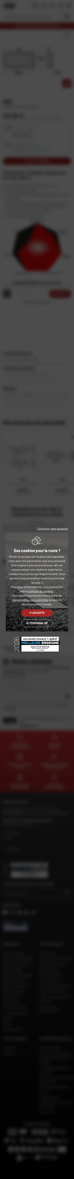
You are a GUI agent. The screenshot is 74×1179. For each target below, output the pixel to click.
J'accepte (38, 612)
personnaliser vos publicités (30, 600)
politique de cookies (40, 591)
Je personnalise (37, 623)
